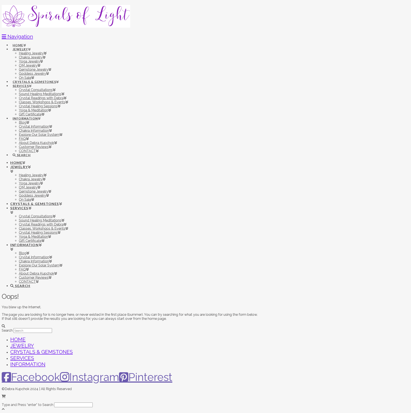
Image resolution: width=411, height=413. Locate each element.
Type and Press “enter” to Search (27, 405)
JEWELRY (22, 346)
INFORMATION (27, 364)
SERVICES (22, 358)
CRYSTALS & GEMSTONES (41, 352)
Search (7, 330)
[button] (17, 36)
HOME (18, 339)
